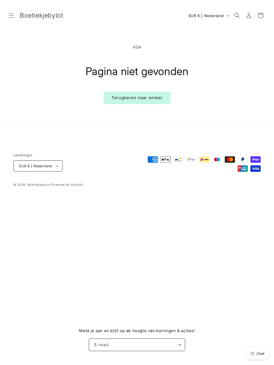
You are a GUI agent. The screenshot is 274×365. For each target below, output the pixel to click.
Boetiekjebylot (39, 185)
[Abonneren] (179, 345)
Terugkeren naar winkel (137, 97)
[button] (11, 15)
